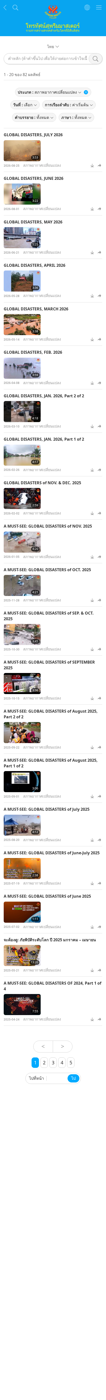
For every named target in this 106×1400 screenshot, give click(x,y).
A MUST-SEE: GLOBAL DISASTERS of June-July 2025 (52, 853)
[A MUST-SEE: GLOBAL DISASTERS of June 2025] (22, 912)
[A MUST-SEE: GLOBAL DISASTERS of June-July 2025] (22, 868)
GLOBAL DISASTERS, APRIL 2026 (34, 265)
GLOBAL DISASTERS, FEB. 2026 (33, 352)
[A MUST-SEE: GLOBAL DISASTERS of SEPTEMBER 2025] (22, 683)
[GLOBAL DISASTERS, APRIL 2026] (22, 281)
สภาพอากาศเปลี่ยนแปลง (42, 165)
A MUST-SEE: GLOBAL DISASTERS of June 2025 (47, 896)
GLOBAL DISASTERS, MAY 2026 (33, 222)
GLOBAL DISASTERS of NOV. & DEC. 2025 (42, 482)
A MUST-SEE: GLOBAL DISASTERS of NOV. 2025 (48, 526)
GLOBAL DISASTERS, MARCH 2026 (36, 309)
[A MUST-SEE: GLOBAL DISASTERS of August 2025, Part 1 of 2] (22, 781)
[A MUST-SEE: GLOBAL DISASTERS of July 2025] (22, 825)
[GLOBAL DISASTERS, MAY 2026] (22, 237)
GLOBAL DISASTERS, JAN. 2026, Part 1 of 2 (44, 439)
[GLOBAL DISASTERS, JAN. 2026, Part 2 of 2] (22, 411)
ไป (73, 1078)
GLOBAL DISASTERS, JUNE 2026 (33, 178)
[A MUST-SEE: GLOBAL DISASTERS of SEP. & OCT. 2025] (22, 634)
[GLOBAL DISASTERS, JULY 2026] (22, 150)
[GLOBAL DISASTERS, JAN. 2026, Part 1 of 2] (22, 455)
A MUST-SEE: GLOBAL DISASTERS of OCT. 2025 (47, 569)
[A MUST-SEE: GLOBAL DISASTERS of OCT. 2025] (22, 585)
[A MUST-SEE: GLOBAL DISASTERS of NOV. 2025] (22, 542)
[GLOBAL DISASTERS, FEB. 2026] (22, 368)
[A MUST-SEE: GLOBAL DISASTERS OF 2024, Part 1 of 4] (22, 1004)
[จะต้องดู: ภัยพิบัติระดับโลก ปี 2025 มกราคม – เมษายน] (22, 955)
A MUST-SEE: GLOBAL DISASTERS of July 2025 (46, 809)
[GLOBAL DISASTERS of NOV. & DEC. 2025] (22, 498)
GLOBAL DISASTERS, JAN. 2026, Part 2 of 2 (44, 396)
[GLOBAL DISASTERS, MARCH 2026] (22, 324)
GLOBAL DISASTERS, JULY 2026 (33, 134)
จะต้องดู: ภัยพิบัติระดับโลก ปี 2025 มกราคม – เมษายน (50, 939)
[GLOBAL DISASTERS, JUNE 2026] (22, 194)
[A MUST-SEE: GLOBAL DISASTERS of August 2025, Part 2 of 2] (22, 732)
